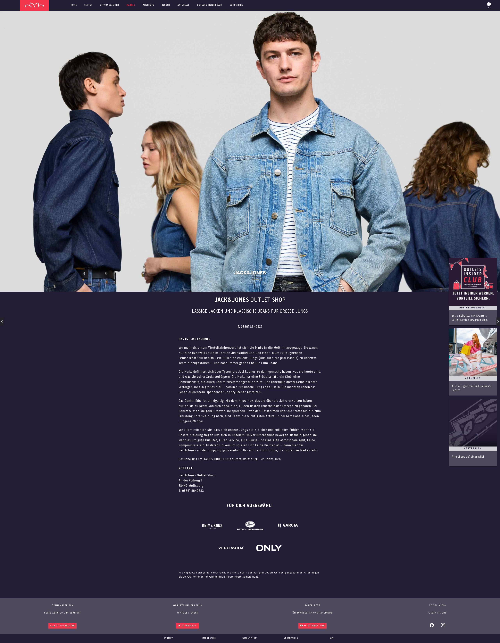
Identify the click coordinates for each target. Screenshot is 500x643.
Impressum (209, 638)
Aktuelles (183, 5)
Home (74, 5)
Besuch (166, 5)
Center (88, 5)
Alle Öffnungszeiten (62, 625)
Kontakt (168, 638)
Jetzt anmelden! (187, 625)
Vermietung (291, 638)
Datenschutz (250, 638)
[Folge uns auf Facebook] (432, 626)
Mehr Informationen (312, 625)
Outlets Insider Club (209, 5)
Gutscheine (236, 5)
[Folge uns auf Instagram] (443, 626)
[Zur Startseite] (34, 5)
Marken (131, 5)
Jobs (332, 638)
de (488, 4)
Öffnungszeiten (109, 5)
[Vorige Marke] (2, 321)
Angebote (148, 5)
